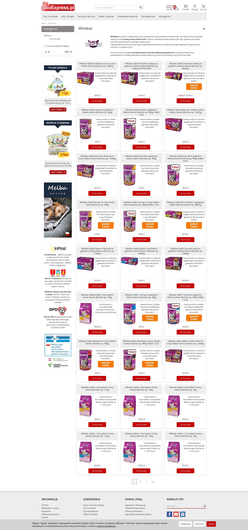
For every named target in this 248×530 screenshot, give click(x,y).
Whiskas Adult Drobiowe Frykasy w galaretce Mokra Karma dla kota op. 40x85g (185, 66)
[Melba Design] (58, 210)
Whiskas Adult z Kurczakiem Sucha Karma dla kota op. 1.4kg (97, 388)
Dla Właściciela (148, 16)
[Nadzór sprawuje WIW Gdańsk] (58, 365)
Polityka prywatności (50, 514)
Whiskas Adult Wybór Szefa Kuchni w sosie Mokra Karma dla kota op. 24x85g (185, 342)
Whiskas (47, 35)
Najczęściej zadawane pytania (138, 514)
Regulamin (46, 511)
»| (153, 481)
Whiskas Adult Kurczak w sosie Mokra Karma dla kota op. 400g (97, 203)
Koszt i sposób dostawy (93, 505)
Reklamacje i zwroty (50, 508)
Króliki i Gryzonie (106, 16)
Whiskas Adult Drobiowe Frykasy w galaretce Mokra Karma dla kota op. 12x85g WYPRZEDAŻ (141, 66)
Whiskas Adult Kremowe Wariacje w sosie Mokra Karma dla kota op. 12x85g (97, 157)
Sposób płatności (90, 511)
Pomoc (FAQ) (133, 499)
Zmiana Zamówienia (134, 511)
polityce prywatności (106, 526)
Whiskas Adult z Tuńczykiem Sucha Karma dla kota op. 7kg (185, 434)
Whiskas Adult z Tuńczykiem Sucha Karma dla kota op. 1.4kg (97, 434)
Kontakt (44, 517)
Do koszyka (97, 101)
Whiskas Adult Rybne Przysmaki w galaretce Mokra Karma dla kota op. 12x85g (97, 251)
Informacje (49, 499)
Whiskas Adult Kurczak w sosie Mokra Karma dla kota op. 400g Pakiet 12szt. (141, 203)
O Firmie (45, 505)
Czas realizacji (89, 508)
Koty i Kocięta (67, 16)
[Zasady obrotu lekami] (58, 359)
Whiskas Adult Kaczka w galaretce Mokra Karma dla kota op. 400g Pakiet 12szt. (141, 112)
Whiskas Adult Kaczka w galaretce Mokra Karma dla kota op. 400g (97, 111)
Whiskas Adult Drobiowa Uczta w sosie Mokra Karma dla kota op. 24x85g (97, 64)
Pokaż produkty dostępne (58, 46)
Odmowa (199, 524)
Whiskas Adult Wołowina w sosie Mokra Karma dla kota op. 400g (97, 342)
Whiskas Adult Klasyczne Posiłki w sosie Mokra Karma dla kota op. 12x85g (185, 111)
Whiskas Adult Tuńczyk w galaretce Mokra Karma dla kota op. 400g (141, 296)
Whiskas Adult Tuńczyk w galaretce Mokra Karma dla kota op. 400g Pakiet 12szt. (185, 297)
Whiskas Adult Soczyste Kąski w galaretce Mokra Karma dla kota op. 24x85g (185, 251)
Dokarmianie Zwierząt (127, 16)
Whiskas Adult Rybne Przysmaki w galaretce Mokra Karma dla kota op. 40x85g (141, 251)
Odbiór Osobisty (90, 514)
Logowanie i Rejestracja (135, 505)
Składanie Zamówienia (135, 508)
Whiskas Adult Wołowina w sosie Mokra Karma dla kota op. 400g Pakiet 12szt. (141, 342)
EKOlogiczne (164, 16)
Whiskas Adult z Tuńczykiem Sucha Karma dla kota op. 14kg (141, 434)
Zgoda (211, 524)
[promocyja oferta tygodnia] (58, 147)
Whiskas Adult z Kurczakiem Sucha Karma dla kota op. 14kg (141, 388)
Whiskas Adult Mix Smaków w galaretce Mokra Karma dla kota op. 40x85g (185, 203)
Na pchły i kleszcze (86, 16)
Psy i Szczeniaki (50, 16)
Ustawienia (185, 524)
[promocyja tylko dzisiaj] (58, 89)
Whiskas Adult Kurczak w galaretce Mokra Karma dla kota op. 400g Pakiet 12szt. (185, 158)
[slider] (45, 56)
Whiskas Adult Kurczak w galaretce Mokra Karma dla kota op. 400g (141, 157)
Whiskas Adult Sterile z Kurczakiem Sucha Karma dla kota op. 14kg (97, 296)
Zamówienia (91, 499)
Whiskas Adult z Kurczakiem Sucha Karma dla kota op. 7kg (185, 388)
